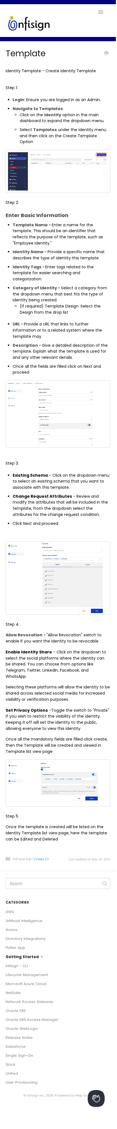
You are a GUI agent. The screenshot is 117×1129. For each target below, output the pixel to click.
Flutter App (15, 947)
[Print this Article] (106, 54)
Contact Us (41, 858)
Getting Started (23, 957)
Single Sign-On (19, 1055)
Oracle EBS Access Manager (32, 1019)
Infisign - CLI (17, 966)
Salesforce (16, 1046)
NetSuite (13, 992)
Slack (10, 1064)
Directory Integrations (26, 938)
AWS (10, 911)
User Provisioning (21, 1082)
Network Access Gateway (29, 1001)
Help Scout (84, 1095)
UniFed (12, 1073)
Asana (11, 929)
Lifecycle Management (27, 974)
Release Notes (19, 1037)
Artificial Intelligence (24, 920)
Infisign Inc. (36, 1095)
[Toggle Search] (104, 883)
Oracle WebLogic (22, 1028)
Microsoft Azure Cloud (26, 983)
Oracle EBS (16, 1010)
